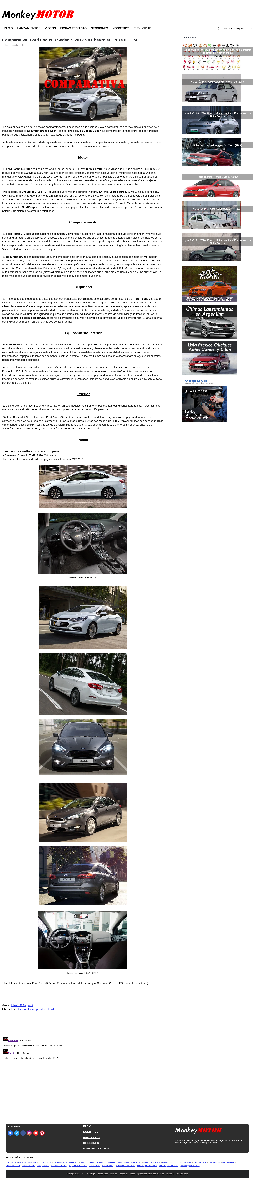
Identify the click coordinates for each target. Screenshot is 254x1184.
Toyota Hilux (94, 1165)
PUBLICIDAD (91, 1137)
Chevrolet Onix (28, 1165)
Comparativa (38, 1009)
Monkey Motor (87, 1174)
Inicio (8, 28)
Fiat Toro (22, 1162)
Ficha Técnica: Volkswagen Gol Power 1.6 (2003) (217, 81)
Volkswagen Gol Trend (168, 1165)
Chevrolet (23, 1009)
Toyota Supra (107, 1165)
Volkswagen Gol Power (147, 1165)
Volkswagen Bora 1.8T (125, 1165)
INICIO (87, 1126)
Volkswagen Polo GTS (190, 1165)
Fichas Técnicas (73, 28)
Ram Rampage (199, 1162)
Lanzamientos (28, 28)
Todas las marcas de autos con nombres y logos (101, 1162)
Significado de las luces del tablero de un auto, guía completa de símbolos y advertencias (217, 51)
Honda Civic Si (45, 1162)
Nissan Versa (185, 1162)
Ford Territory (214, 1162)
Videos (50, 28)
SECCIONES (91, 1143)
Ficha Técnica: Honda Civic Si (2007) (217, 176)
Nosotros (120, 28)
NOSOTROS (90, 1131)
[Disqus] (83, 1072)
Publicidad (142, 28)
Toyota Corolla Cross (78, 1165)
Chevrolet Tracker (59, 1165)
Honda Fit (32, 1162)
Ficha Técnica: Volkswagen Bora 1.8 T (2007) (218, 208)
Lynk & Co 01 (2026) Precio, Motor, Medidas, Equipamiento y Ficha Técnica (217, 242)
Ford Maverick (228, 1162)
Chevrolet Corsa (13, 1165)
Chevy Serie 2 (43, 1165)
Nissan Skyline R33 (132, 1162)
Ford (51, 1009)
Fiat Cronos (11, 1162)
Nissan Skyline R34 (151, 1162)
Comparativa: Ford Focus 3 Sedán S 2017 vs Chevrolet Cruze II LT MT (70, 40)
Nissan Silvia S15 (169, 1162)
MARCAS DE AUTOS (96, 1148)
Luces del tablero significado (66, 1162)
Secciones (99, 28)
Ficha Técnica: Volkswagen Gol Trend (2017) (217, 145)
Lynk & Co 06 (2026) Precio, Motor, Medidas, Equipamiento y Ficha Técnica (217, 115)
